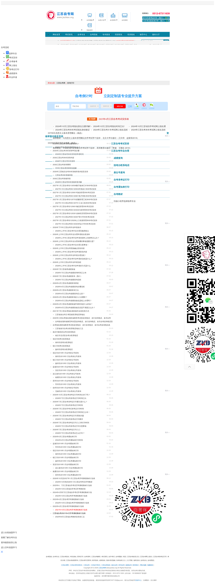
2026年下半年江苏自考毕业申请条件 (67, 227)
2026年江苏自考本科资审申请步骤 (66, 150)
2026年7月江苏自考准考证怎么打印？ (70, 433)
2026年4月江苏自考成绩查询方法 (66, 290)
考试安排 (13, 57)
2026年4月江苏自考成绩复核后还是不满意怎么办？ (75, 307)
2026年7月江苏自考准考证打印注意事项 (70, 426)
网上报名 (13, 65)
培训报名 (131, 34)
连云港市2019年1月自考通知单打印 (69, 468)
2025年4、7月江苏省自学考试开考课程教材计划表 (72, 485)
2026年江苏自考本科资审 (65, 161)
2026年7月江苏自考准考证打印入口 (66, 429)
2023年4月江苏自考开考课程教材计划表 (68, 499)
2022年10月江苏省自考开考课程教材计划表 (72, 502)
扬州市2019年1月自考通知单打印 (68, 461)
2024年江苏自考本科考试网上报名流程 (148, 129)
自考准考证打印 (121, 179)
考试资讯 (69, 34)
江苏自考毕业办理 (120, 150)
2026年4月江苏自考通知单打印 (65, 436)
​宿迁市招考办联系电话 (61, 339)
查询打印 (70, 83)
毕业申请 (13, 77)
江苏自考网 (60, 83)
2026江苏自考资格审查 (62, 178)
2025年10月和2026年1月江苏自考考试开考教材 (73, 482)
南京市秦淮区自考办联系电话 (64, 332)
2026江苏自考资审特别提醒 (66, 168)
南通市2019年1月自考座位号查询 (68, 377)
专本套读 (106, 34)
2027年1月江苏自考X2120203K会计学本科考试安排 (75, 224)
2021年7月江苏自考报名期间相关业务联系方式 (71, 311)
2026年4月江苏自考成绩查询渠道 (66, 283)
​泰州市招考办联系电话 (64, 342)
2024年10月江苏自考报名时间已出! (108, 126)
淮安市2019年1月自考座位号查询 (68, 370)
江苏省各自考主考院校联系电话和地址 (70, 314)
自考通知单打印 (121, 186)
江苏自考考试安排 (120, 143)
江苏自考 (86, 565)
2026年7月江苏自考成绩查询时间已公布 (70, 272)
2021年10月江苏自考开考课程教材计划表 (71, 509)
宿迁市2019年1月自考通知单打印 (66, 450)
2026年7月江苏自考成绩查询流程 (68, 279)
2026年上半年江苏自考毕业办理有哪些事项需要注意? (73, 241)
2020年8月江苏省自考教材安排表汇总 (70, 516)
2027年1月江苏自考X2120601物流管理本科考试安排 (73, 206)
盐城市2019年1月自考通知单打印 (66, 443)
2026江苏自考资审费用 (62, 164)
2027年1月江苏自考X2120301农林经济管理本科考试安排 (75, 213)
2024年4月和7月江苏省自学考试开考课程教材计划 (72, 492)
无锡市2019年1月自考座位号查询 (68, 391)
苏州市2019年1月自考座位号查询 (66, 380)
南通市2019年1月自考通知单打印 (66, 471)
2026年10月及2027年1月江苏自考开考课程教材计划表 (74, 478)
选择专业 (13, 53)
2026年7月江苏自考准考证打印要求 (69, 419)
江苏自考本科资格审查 (64, 175)
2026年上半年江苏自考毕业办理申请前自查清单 (71, 234)
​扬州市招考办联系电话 (64, 349)
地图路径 (150, 565)
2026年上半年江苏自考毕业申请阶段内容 (71, 251)
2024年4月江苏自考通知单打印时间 (69, 440)
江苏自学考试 (95, 565)
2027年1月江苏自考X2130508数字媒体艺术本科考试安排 (75, 185)
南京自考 (114, 565)
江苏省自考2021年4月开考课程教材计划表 (69, 513)
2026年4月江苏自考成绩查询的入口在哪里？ (70, 297)
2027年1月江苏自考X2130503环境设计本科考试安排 (75, 189)
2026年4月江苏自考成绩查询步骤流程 (70, 286)
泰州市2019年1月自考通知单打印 (68, 454)
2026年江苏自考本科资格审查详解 (68, 182)
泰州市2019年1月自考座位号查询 (68, 356)
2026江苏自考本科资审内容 (63, 157)
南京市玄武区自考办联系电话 (66, 335)
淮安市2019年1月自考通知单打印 (66, 464)
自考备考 (13, 61)
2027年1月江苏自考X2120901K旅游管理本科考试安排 (74, 192)
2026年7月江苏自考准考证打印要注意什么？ (70, 401)
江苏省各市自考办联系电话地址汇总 (69, 328)
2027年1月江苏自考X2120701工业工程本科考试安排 (75, 203)
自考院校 (94, 34)
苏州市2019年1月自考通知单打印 (68, 475)
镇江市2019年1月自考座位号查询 (66, 359)
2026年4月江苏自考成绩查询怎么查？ (70, 293)
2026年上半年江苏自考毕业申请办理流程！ (69, 255)
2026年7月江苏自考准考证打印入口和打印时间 (71, 422)
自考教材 (118, 194)
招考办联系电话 (121, 165)
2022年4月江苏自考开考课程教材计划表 (68, 506)
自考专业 (81, 34)
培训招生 (118, 34)
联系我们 (136, 565)
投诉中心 (138, 580)
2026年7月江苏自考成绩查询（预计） (67, 276)
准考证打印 (14, 69)
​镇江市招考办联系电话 (61, 346)
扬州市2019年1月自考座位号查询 (68, 363)
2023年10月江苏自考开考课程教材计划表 (71, 495)
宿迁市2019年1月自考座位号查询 (66, 353)
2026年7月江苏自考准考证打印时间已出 (70, 398)
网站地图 (143, 565)
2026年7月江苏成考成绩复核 (64, 269)
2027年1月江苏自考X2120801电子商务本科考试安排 (75, 196)
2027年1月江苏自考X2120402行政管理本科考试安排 (75, 210)
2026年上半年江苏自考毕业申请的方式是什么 (73, 265)
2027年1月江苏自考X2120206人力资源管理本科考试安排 (75, 220)
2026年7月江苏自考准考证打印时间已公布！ (72, 412)
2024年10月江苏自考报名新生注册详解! (72, 126)
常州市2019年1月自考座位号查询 (68, 384)
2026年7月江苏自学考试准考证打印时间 (68, 408)
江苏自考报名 (105, 565)
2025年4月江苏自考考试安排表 (114, 119)
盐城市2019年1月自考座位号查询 (66, 366)
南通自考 (129, 565)
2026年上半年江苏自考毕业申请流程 (67, 262)
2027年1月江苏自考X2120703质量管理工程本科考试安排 (75, 199)
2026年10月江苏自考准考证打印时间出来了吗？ (71, 394)
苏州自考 (122, 565)
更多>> (167, 136)
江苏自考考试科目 (76, 565)
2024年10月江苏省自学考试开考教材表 (70, 488)
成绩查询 (13, 73)
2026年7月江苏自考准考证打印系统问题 (68, 415)
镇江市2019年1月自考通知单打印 (66, 457)
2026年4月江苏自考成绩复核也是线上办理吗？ (73, 300)
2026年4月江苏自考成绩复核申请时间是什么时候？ (73, 304)
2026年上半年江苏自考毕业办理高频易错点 (72, 230)
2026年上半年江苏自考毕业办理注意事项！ (72, 244)
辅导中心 (143, 34)
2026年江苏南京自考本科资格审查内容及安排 (70, 171)
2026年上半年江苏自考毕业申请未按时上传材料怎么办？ (77, 237)
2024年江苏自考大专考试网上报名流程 (110, 129)
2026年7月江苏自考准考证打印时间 (69, 405)
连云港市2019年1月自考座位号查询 (66, 373)
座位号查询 (119, 172)
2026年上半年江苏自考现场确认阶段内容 (69, 248)
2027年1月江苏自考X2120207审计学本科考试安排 (74, 217)
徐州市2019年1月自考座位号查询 (66, 387)
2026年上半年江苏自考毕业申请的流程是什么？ (73, 258)
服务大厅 (156, 34)
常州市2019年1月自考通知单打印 (68, 447)
